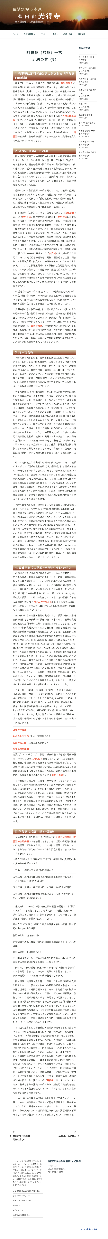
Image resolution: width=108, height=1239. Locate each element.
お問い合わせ (18, 1210)
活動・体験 (68, 34)
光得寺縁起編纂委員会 (21, 1215)
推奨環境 (16, 1205)
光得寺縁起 (28, 34)
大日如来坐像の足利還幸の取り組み (26, 1191)
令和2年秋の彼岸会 (87, 123)
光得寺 (49, 16)
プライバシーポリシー (21, 1196)
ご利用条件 (34, 1164)
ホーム (15, 34)
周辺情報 (81, 34)
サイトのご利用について (22, 1201)
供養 (54, 34)
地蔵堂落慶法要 (85, 115)
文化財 (42, 34)
